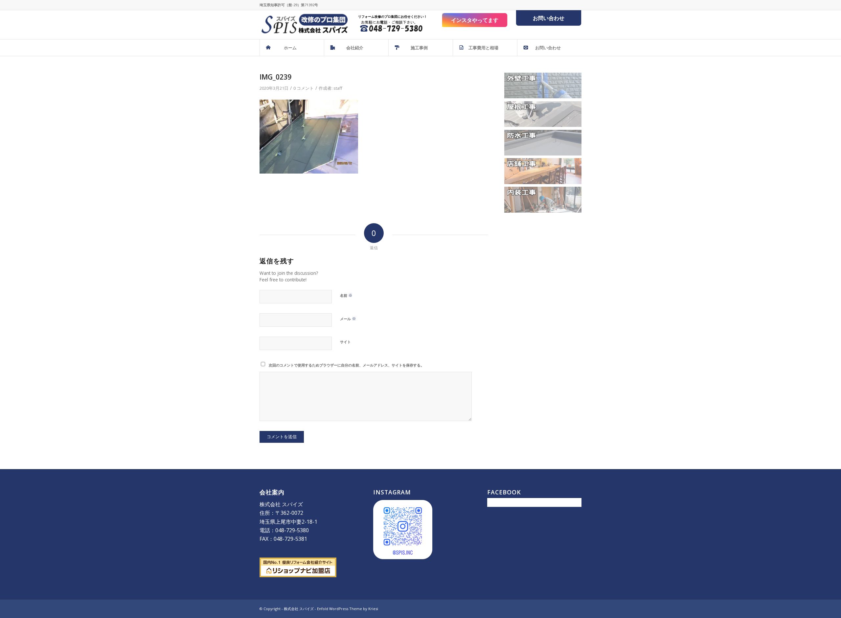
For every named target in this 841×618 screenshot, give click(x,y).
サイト (345, 341)
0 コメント (303, 88)
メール (348, 318)
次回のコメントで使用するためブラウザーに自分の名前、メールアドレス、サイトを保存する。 (346, 365)
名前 (346, 295)
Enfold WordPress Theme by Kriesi (347, 608)
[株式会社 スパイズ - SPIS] (304, 24)
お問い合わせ (548, 18)
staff (337, 88)
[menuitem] (292, 47)
